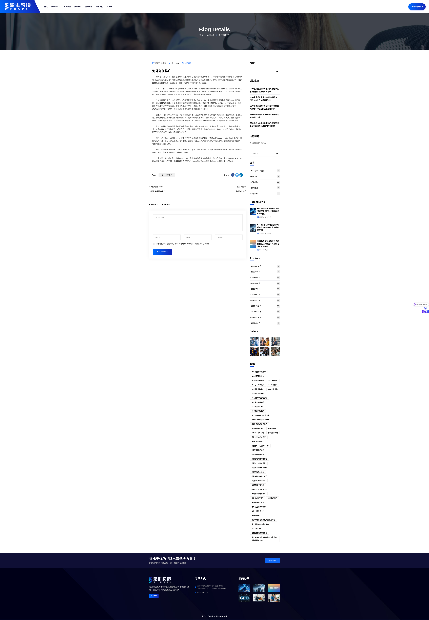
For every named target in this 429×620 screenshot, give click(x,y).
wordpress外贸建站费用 (260, 420)
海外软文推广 (241, 191)
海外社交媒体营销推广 (259, 507)
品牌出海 (210, 35)
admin (177, 63)
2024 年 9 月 (265, 323)
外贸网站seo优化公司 (259, 476)
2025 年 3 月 (265, 289)
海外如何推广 (161, 71)
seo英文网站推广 (258, 411)
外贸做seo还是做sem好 (260, 446)
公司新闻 (265, 176)
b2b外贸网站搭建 (258, 380)
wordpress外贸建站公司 (260, 415)
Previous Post (157, 187)
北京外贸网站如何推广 (259, 424)
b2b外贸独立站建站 (259, 372)
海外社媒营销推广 (258, 511)
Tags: (154, 175)
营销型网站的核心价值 (259, 533)
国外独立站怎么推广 (259, 437)
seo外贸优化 (273, 389)
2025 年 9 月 (265, 272)
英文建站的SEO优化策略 (260, 524)
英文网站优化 (256, 528)
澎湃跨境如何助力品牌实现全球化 (263, 520)
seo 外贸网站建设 (258, 402)
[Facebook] (232, 175)
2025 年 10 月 (265, 266)
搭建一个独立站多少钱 (259, 489)
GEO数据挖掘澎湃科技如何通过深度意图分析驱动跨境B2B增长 (264, 90)
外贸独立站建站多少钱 (259, 467)
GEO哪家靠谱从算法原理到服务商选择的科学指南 (264, 116)
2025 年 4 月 (265, 283)
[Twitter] (237, 175)
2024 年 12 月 (265, 306)
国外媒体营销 (273, 433)
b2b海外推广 (273, 380)
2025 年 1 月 (265, 300)
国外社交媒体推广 (258, 441)
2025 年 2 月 (265, 295)
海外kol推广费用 (258, 498)
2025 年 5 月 (265, 278)
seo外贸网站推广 (258, 406)
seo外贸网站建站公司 (259, 398)
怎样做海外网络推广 (157, 191)
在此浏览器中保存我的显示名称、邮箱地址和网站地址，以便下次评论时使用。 (183, 244)
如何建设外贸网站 (258, 485)
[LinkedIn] (241, 175)
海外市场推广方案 (258, 502)
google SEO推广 (258, 385)
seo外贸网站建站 (258, 393)
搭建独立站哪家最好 (259, 494)
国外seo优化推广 (258, 428)
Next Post (241, 187)
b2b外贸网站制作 (258, 376)
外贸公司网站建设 (258, 454)
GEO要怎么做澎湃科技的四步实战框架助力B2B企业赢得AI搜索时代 (264, 124)
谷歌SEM (265, 194)
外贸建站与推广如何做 (259, 459)
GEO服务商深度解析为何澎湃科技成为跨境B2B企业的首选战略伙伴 (264, 107)
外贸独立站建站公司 (259, 463)
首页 (201, 35)
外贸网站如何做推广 (259, 481)
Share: (226, 175)
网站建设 (265, 188)
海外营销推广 (256, 515)
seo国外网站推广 (258, 389)
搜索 (252, 63)
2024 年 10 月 (265, 317)
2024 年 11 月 (265, 312)
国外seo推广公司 (258, 433)
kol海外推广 (272, 385)
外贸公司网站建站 (258, 450)
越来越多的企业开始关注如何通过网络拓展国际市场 (264, 538)
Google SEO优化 (265, 171)
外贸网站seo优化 (258, 472)
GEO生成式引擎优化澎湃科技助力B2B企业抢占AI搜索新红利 (263, 98)
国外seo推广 (273, 428)
